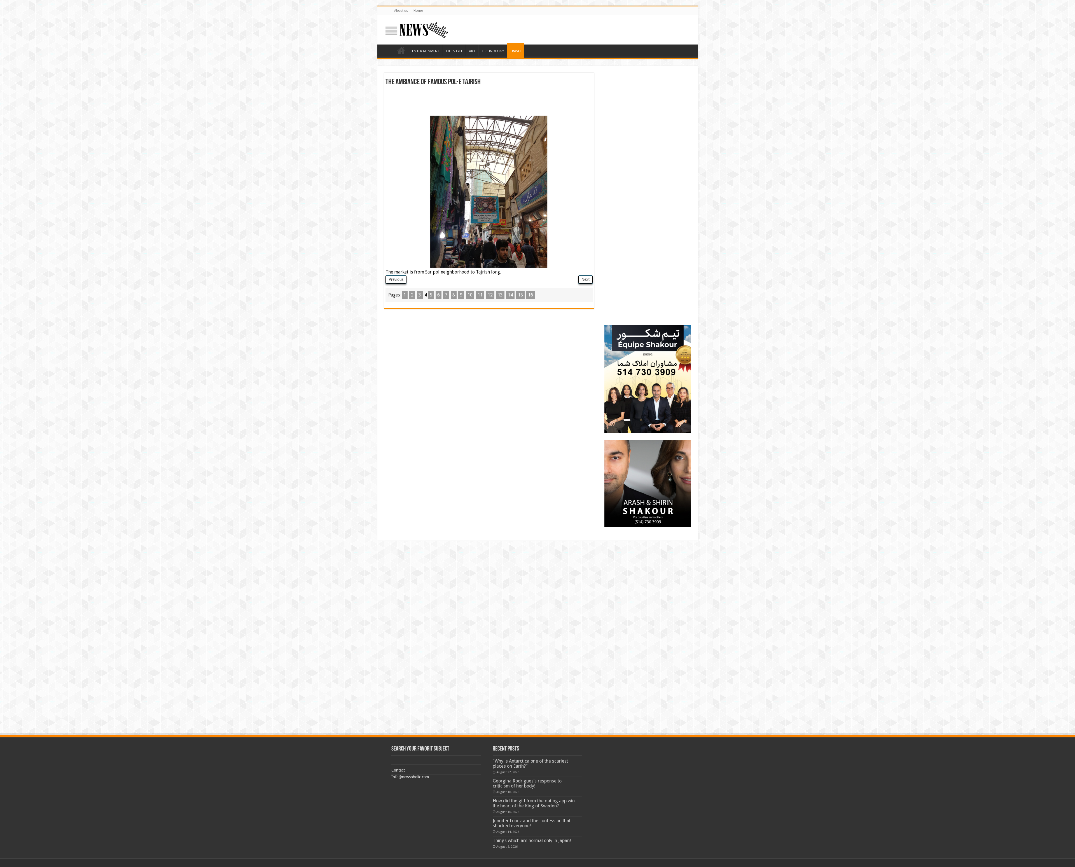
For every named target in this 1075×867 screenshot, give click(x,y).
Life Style (454, 51)
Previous (396, 279)
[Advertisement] (489, 101)
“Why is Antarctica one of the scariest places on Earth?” (530, 763)
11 (480, 295)
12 (490, 295)
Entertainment (426, 51)
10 (470, 295)
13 (500, 295)
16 (530, 295)
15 (520, 295)
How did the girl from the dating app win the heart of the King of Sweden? (534, 803)
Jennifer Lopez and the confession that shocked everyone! (532, 823)
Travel (516, 51)
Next (585, 279)
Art (472, 51)
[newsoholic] (417, 29)
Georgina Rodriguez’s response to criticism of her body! (527, 783)
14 (510, 295)
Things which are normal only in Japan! (532, 840)
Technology (493, 51)
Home (418, 11)
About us (401, 11)
